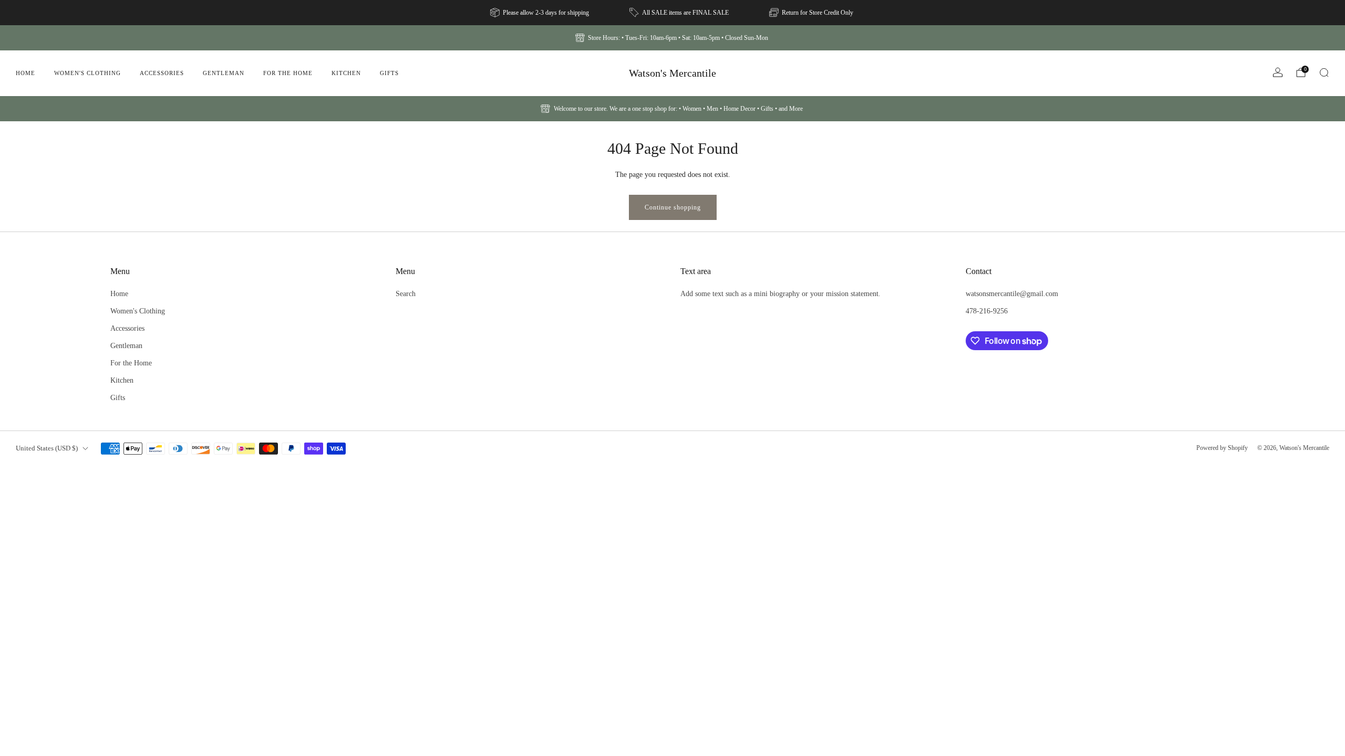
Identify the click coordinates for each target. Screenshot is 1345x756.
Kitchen (346, 73)
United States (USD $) (47, 448)
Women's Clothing (87, 73)
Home (25, 73)
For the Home (288, 73)
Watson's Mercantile (672, 73)
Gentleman (223, 73)
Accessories (162, 73)
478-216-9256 (987, 311)
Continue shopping (673, 207)
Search (406, 293)
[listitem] (540, 12)
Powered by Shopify (1222, 448)
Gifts (389, 73)
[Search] (1324, 72)
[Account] (1277, 72)
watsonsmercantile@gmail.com (1012, 293)
